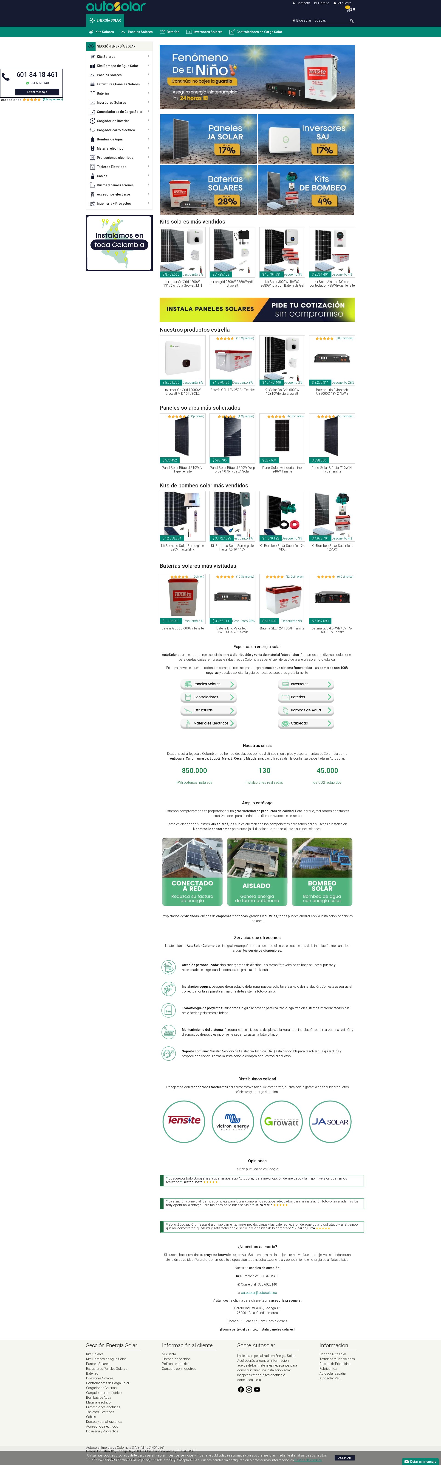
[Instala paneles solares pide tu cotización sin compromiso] (257, 320)
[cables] (306, 727)
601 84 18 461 (37, 75)
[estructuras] (208, 714)
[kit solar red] (192, 906)
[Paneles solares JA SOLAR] (208, 162)
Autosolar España (332, 1373)
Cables (102, 176)
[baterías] (306, 700)
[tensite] (184, 1142)
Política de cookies (175, 1364)
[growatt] (281, 1142)
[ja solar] (330, 1142)
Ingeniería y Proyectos (114, 203)
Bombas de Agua (110, 139)
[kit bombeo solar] (322, 906)
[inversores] (306, 687)
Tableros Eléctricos (111, 167)
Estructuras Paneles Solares (118, 84)
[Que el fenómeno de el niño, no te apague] (257, 107)
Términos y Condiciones (337, 1359)
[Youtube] (257, 1392)
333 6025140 (39, 83)
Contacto (303, 3)
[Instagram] (249, 1392)
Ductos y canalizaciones (115, 185)
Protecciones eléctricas (115, 157)
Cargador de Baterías (113, 121)
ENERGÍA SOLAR (109, 20)
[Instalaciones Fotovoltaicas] (119, 243)
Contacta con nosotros (179, 1368)
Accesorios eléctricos (114, 194)
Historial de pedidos (176, 1359)
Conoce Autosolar (332, 1354)
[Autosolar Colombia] (116, 10)
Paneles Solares (140, 32)
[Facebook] (241, 1392)
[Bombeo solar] (306, 213)
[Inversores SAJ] (306, 162)
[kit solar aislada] (257, 906)
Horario (323, 3)
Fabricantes (328, 1368)
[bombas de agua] (306, 714)
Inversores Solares (208, 32)
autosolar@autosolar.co (259, 1292)
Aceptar (344, 1457)
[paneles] (208, 687)
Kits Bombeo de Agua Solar (117, 66)
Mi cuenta (344, 3)
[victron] (233, 1142)
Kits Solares (105, 32)
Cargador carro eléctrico (116, 130)
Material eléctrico (110, 148)
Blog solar (303, 20)
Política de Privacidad (335, 1364)
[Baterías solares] (208, 213)
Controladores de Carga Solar (259, 32)
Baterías (173, 32)
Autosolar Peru (330, 1378)
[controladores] (208, 700)
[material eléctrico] (208, 727)
